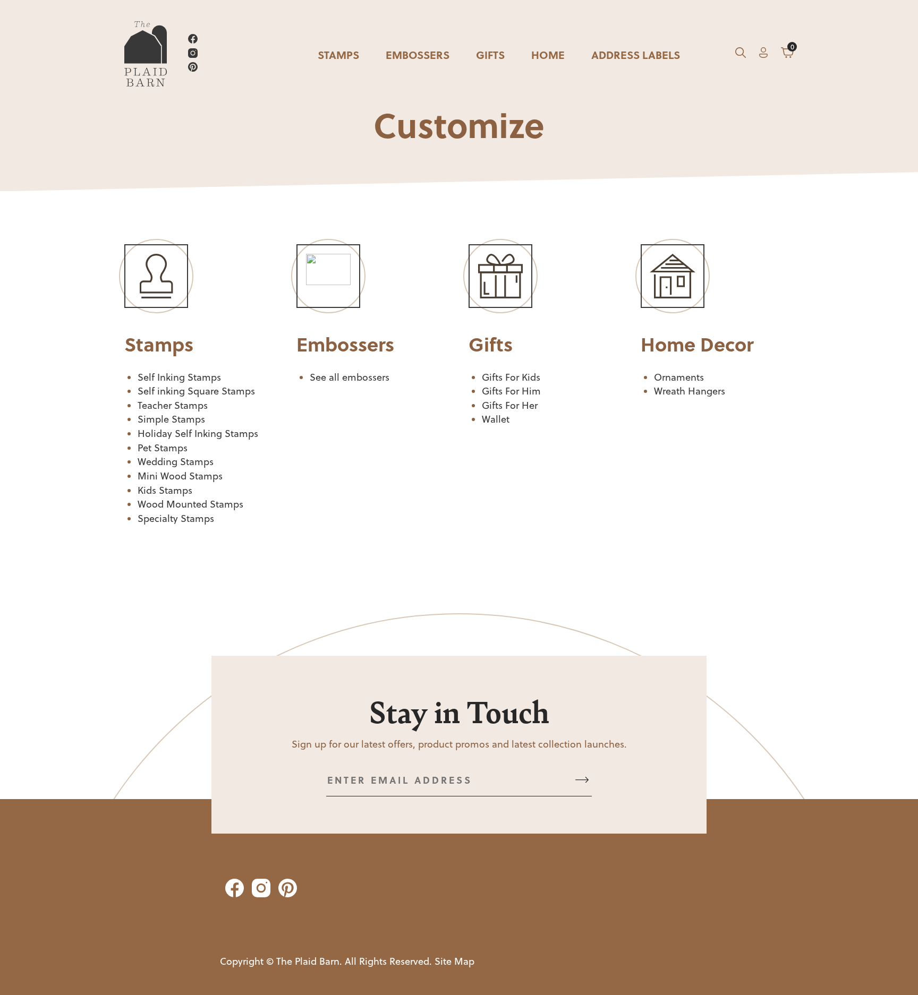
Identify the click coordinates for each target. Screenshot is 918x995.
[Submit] (582, 780)
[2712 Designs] (145, 54)
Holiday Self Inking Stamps (198, 433)
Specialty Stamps (176, 518)
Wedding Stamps (176, 461)
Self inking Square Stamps (196, 391)
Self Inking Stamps (179, 377)
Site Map (454, 961)
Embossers (417, 54)
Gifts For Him (511, 391)
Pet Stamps (163, 447)
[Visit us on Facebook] (193, 40)
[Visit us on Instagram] (193, 55)
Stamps (338, 54)
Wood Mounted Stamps (190, 504)
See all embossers (349, 377)
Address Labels (635, 54)
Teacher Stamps (173, 405)
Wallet (495, 419)
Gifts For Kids (511, 377)
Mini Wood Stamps (180, 476)
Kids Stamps (165, 490)
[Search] (740, 54)
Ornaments (679, 377)
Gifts (490, 54)
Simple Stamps (171, 419)
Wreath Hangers (689, 391)
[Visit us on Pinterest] (193, 69)
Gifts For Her (510, 405)
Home (548, 54)
